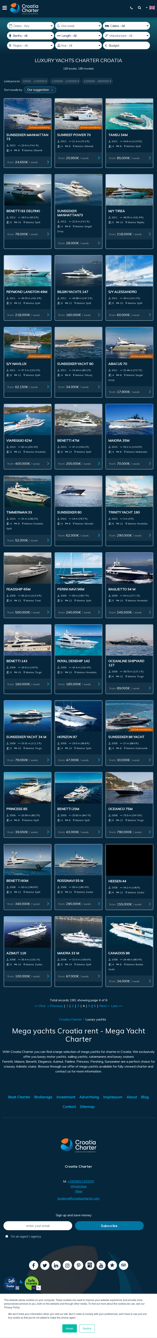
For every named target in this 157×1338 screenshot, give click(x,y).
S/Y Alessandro (122, 292)
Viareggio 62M (19, 440)
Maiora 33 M (68, 953)
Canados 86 (119, 953)
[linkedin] (56, 1265)
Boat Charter (19, 1097)
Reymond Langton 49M (26, 292)
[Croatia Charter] (24, 8)
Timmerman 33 (19, 512)
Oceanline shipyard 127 (126, 663)
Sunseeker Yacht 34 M (26, 737)
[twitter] (44, 1265)
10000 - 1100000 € (35, 81)
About (132, 1097)
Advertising (89, 1097)
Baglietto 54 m (121, 589)
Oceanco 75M (120, 809)
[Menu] (4, 8)
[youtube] (101, 1265)
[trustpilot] (112, 1265)
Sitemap (87, 1106)
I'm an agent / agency (25, 1236)
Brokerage (43, 1097)
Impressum (112, 1097)
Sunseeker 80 (69, 512)
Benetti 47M (68, 440)
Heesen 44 (117, 881)
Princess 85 (16, 809)
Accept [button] (69, 1328)
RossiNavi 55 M (70, 881)
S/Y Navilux (16, 364)
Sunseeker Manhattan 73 (27, 137)
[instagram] (67, 1265)
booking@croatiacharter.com (79, 1198)
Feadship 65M (18, 589)
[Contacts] (129, 8)
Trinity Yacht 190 (124, 512)
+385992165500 (80, 1181)
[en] (150, 8)
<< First (40, 1006)
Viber (78, 1191)
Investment (65, 1097)
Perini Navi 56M (70, 589)
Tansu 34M (118, 135)
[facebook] (33, 1265)
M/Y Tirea (116, 211)
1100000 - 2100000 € (65, 81)
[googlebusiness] (89, 1265)
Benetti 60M (17, 881)
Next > (104, 1006)
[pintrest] (78, 1265)
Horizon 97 (67, 737)
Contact (69, 1106)
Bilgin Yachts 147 (72, 292)
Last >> (117, 1006)
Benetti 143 (16, 661)
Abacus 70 (117, 364)
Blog (145, 1097)
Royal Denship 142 (73, 661)
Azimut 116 (16, 953)
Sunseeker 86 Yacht (126, 737)
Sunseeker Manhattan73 (70, 213)
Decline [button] (87, 1328)
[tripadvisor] (123, 1265)
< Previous (55, 1006)
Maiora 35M (118, 440)
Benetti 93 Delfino (23, 211)
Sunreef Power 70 (74, 135)
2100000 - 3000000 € (97, 81)
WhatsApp (78, 1186)
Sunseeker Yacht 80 (75, 364)
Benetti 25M (68, 809)
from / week (22, 162)
